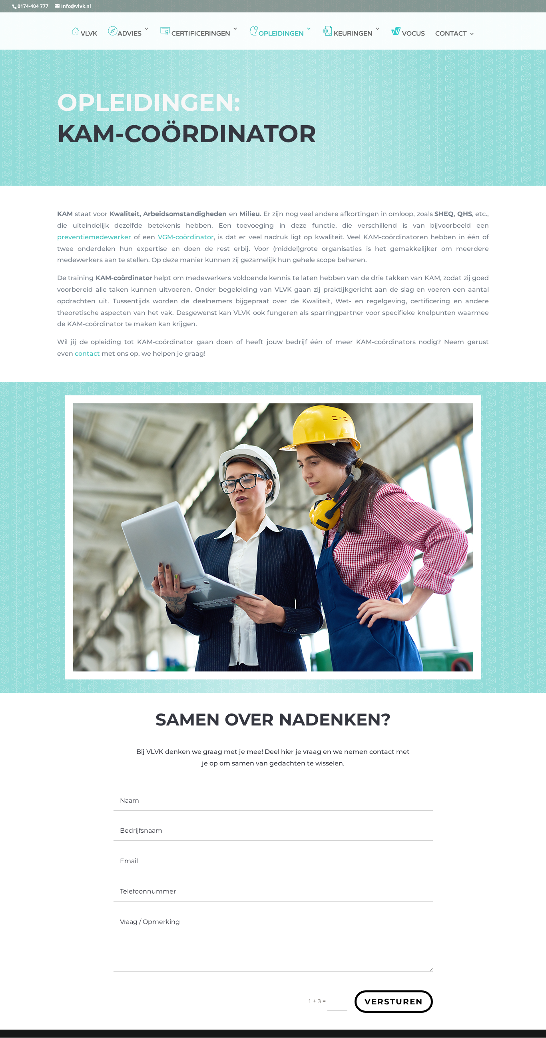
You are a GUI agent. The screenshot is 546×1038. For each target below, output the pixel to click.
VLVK (89, 34)
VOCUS (413, 34)
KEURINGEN (352, 34)
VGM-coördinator (186, 237)
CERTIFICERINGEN (200, 34)
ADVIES (129, 34)
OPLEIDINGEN (281, 34)
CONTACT (451, 34)
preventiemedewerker (94, 237)
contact (87, 353)
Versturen (394, 1001)
